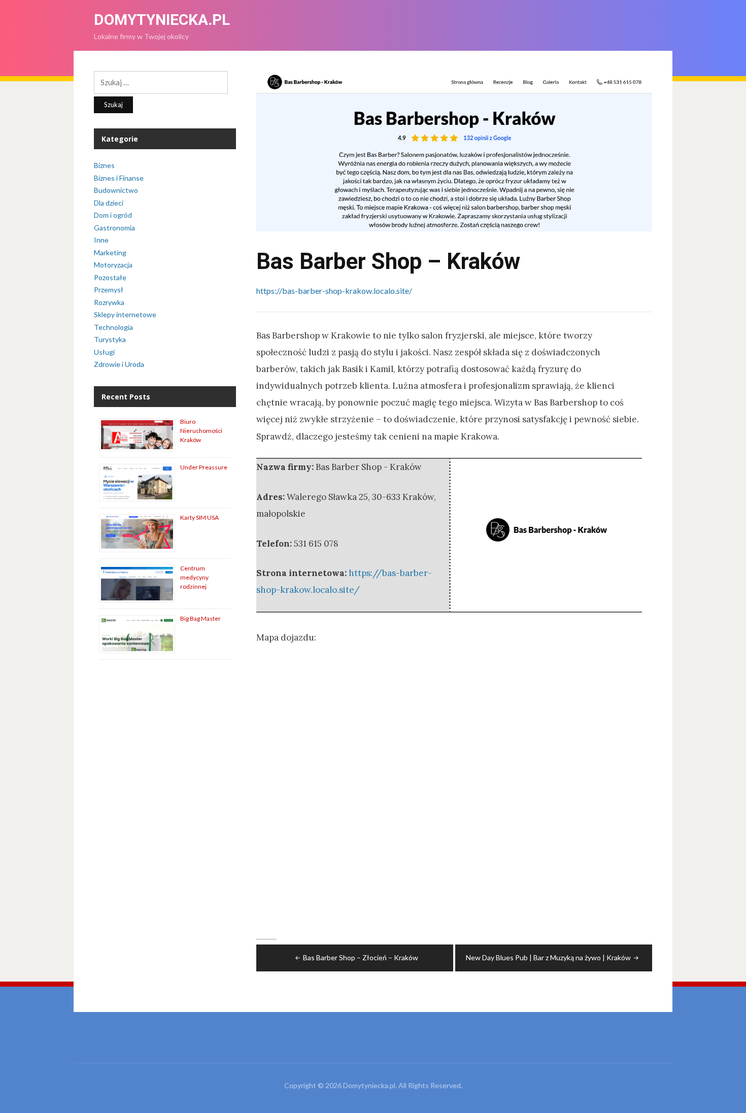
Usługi (104, 352)
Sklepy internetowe (125, 314)
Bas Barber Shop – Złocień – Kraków (360, 957)
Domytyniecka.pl (162, 19)
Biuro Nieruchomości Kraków (201, 431)
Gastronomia (114, 227)
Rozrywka (109, 302)
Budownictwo (116, 190)
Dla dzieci (108, 202)
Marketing (110, 252)
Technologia (113, 327)
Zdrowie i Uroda (119, 364)
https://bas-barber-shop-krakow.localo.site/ (334, 290)
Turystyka (110, 339)
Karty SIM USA (199, 517)
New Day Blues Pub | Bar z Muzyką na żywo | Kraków (548, 957)
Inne (101, 239)
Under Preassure (203, 467)
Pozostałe (110, 277)
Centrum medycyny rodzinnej (194, 577)
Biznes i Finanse (119, 178)
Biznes (104, 165)
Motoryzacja (113, 264)
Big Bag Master (200, 618)
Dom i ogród (113, 215)
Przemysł (108, 289)
